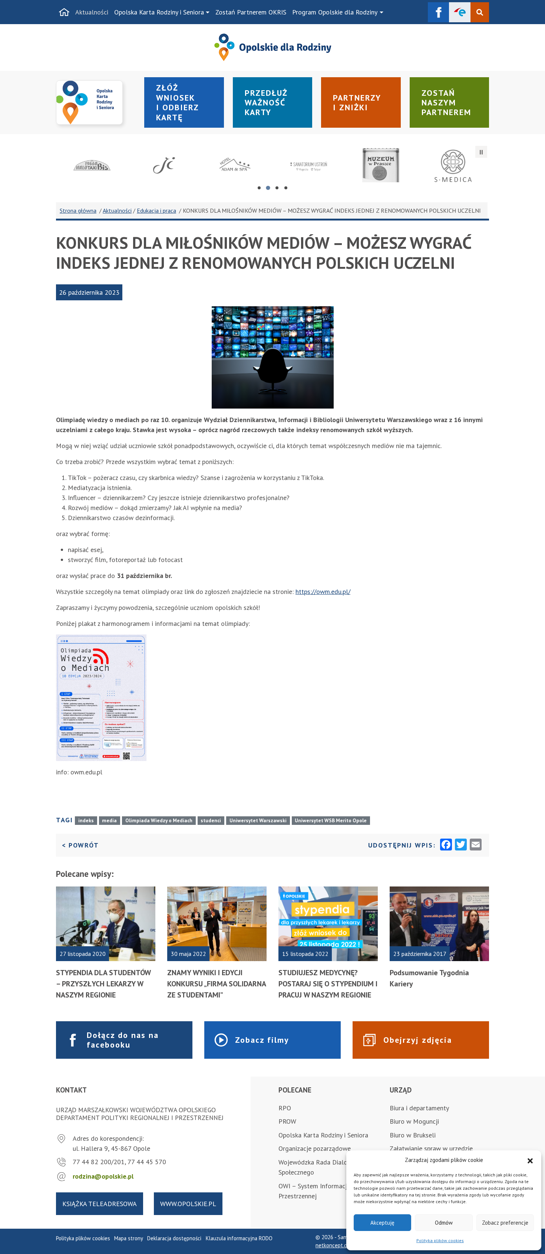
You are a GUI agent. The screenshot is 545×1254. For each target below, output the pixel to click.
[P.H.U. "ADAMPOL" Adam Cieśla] (236, 165)
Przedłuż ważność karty (266, 103)
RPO (284, 1108)
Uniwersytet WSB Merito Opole (331, 820)
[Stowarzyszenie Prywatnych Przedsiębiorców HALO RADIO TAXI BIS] (92, 165)
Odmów (444, 1222)
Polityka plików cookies (440, 1240)
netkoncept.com (335, 1245)
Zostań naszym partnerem (446, 103)
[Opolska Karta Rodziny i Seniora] (95, 102)
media (109, 820)
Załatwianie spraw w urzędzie (431, 1148)
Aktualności (91, 12)
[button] (530, 1160)
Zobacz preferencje (505, 1222)
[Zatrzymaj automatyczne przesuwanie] (481, 152)
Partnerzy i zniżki (357, 102)
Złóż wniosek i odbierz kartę (177, 102)
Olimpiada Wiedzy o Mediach (158, 820)
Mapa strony (128, 1238)
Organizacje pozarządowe (314, 1148)
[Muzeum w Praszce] (381, 165)
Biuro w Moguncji (414, 1121)
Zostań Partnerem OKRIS (250, 12)
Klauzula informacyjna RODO (239, 1238)
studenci (211, 820)
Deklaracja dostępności (174, 1238)
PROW (287, 1121)
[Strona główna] (64, 12)
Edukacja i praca (156, 210)
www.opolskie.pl (188, 1203)
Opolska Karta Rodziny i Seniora (159, 12)
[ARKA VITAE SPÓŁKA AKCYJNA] (308, 165)
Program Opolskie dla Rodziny (334, 12)
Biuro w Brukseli (413, 1135)
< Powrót (80, 844)
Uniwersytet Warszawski (258, 820)
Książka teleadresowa (99, 1203)
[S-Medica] (453, 165)
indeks (86, 820)
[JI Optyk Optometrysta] (164, 165)
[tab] (259, 187)
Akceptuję (382, 1222)
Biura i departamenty (419, 1108)
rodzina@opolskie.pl (103, 1176)
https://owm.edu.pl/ (322, 591)
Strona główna (78, 210)
